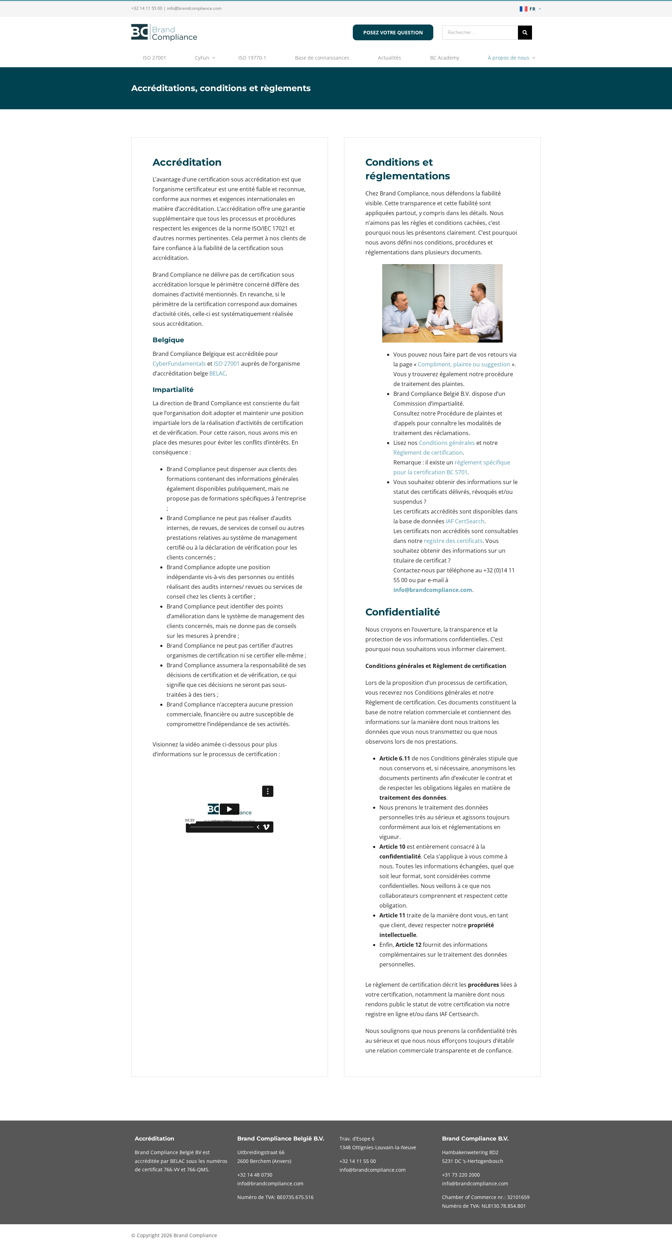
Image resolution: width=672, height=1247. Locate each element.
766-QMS (197, 1169)
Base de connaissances (322, 57)
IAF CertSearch (465, 521)
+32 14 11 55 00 (146, 8)
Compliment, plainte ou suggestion (464, 364)
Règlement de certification (428, 452)
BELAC (217, 373)
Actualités (389, 57)
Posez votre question (393, 32)
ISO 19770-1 (252, 57)
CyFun (202, 57)
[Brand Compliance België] (164, 39)
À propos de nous (508, 57)
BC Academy (444, 57)
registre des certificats (453, 541)
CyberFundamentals (179, 363)
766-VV (172, 1169)
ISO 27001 (154, 57)
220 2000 (461, 1174)
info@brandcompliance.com (194, 8)
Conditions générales (447, 443)
